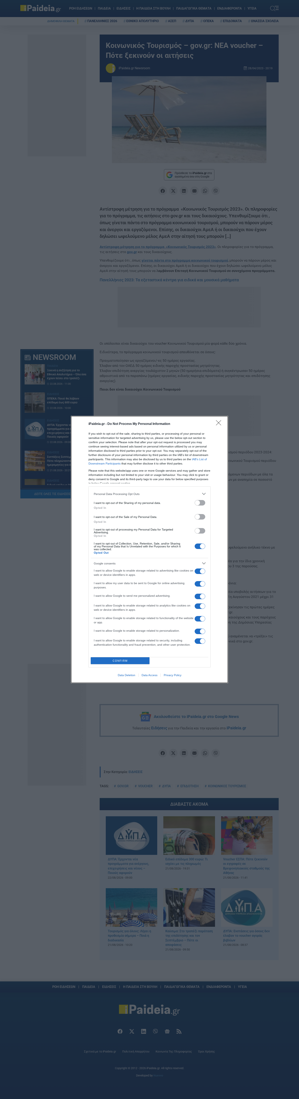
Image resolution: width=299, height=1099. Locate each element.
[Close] (220, 424)
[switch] (200, 503)
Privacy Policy (172, 675)
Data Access (149, 675)
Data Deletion (126, 675)
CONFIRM (120, 660)
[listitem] (149, 494)
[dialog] (149, 549)
